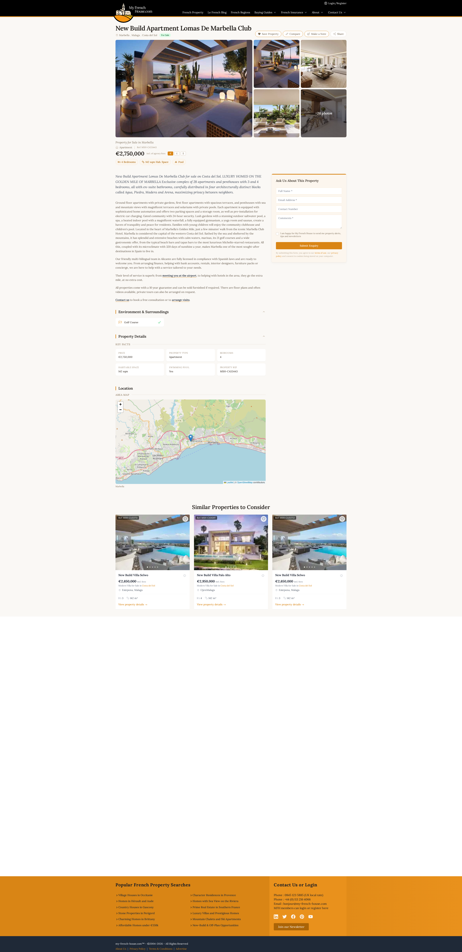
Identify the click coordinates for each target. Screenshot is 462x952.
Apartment (125, 147)
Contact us (122, 300)
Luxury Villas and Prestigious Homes (216, 913)
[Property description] (184, 575)
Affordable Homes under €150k (138, 925)
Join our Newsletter (291, 927)
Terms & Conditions (160, 948)
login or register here (314, 908)
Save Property (270, 34)
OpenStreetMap (245, 482)
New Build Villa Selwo (133, 575)
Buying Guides (263, 12)
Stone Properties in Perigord (136, 913)
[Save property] (185, 519)
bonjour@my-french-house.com (305, 903)
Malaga (136, 35)
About (315, 12)
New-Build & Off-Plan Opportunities (215, 925)
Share (340, 34)
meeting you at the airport (179, 275)
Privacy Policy (137, 948)
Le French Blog (217, 12)
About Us (121, 948)
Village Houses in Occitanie (135, 895)
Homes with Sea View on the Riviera (215, 901)
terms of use (320, 253)
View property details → (132, 604)
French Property (192, 12)
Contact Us (335, 12)
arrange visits (180, 300)
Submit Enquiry (309, 245)
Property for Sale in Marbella (135, 142)
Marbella (124, 35)
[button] (190, 438)
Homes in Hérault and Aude (136, 901)
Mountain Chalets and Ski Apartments (217, 919)
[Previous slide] (118, 542)
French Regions (240, 12)
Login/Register (337, 3)
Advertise (181, 948)
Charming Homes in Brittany (136, 919)
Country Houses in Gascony (136, 907)
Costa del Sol (149, 35)
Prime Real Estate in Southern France (216, 907)
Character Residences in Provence (214, 895)
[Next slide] (186, 542)
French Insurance (292, 12)
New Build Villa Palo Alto (213, 575)
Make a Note (318, 34)
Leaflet (229, 482)
